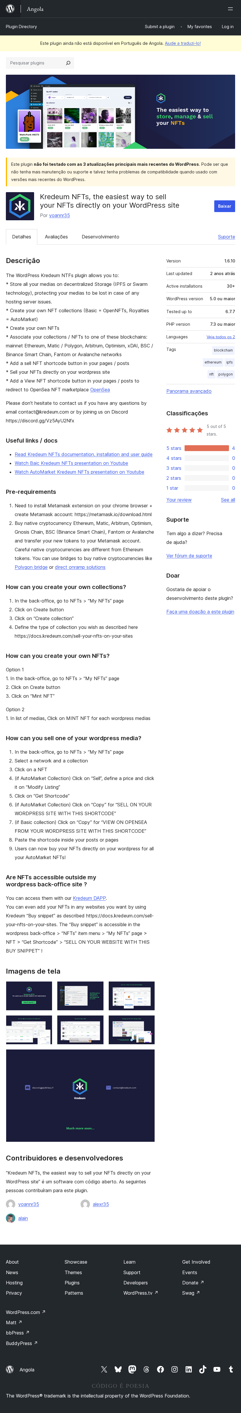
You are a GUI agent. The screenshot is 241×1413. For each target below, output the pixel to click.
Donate (193, 1283)
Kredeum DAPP (89, 898)
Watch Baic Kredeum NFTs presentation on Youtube (71, 463)
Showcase (76, 1262)
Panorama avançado (189, 391)
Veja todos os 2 (221, 337)
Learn (129, 1262)
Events (189, 1272)
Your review (179, 500)
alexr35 (101, 1204)
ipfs (229, 362)
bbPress (18, 1333)
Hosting (14, 1283)
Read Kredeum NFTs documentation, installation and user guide (84, 454)
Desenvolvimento (100, 237)
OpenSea (100, 389)
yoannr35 (59, 215)
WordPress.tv (140, 1293)
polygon (225, 374)
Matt (14, 1322)
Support (131, 1272)
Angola (27, 1370)
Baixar (224, 206)
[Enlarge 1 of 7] (44, 989)
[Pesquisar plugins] (68, 63)
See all (228, 500)
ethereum (213, 362)
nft (211, 374)
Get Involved (196, 1262)
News (12, 1272)
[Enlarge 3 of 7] (147, 989)
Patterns (74, 1293)
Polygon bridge (31, 567)
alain (23, 1218)
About (12, 1262)
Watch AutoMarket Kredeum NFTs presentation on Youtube (79, 472)
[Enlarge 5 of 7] (96, 1023)
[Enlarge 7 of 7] (147, 1057)
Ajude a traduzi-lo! (183, 43)
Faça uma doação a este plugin (200, 612)
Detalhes (21, 237)
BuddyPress (22, 1343)
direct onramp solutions (80, 567)
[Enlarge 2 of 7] (96, 989)
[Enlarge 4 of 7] (44, 1023)
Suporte (226, 237)
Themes (73, 1272)
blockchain (223, 350)
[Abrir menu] (231, 9)
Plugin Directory (21, 26)
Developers (135, 1283)
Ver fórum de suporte (189, 556)
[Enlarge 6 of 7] (147, 1023)
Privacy (14, 1293)
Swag (191, 1293)
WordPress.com (26, 1312)
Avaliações (56, 237)
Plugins (72, 1283)
